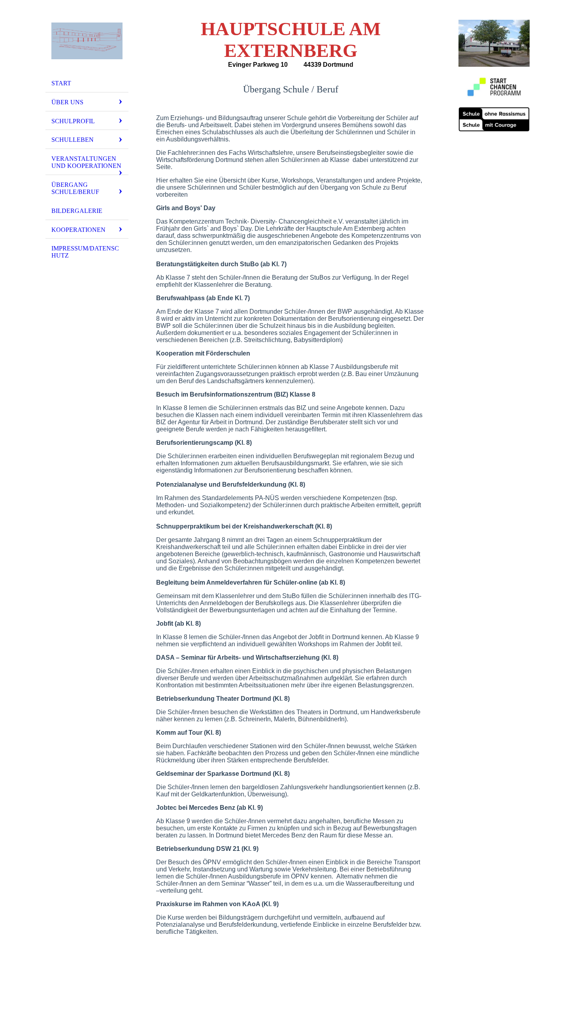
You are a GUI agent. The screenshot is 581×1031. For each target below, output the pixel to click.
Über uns (67, 102)
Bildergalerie (76, 210)
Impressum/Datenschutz (85, 252)
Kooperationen (78, 229)
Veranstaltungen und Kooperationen (86, 162)
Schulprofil (73, 121)
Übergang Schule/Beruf (75, 188)
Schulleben (72, 139)
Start (61, 83)
